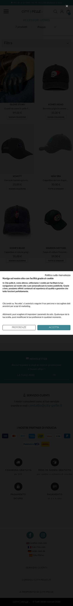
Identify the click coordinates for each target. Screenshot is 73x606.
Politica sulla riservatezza (57, 275)
